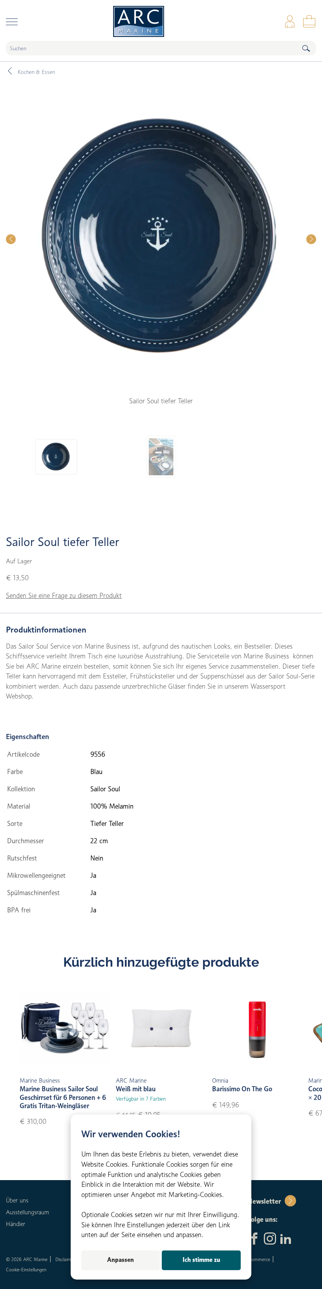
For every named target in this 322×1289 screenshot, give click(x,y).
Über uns (17, 1200)
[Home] (161, 21)
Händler (15, 1224)
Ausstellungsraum (27, 1212)
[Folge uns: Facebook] (254, 1239)
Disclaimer (65, 1259)
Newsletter (264, 1201)
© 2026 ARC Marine (27, 1259)
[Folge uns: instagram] (270, 1239)
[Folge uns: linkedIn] (286, 1239)
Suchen (306, 48)
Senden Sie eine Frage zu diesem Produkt (64, 595)
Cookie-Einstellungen (26, 1269)
